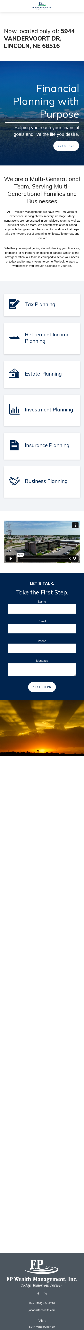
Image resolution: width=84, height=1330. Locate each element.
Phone (42, 641)
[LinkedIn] (45, 1293)
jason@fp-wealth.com (42, 1309)
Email (42, 621)
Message (42, 660)
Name (42, 601)
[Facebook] (38, 1293)
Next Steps (42, 687)
